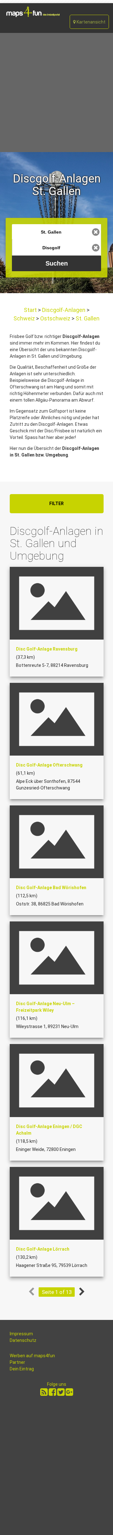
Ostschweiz (55, 318)
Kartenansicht (90, 21)
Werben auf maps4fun (32, 1355)
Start (31, 310)
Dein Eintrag (22, 1368)
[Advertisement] (56, 92)
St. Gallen (87, 318)
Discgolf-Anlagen (64, 310)
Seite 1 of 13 (57, 1292)
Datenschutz (23, 1340)
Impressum (21, 1333)
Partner (17, 1362)
